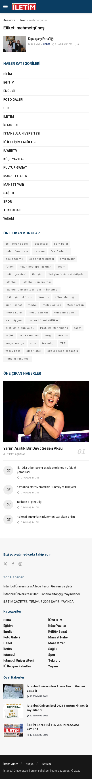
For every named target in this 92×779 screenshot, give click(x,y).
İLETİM (46, 44)
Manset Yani (13, 184)
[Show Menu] (5, 6)
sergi (48, 335)
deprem (39, 251)
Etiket (22, 20)
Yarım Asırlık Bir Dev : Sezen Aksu (33, 448)
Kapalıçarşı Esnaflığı (41, 39)
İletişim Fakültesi (17, 358)
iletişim (37, 274)
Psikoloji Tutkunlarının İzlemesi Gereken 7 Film (46, 517)
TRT (63, 343)
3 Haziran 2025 (63, 44)
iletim (61, 266)
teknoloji (48, 343)
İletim (8, 116)
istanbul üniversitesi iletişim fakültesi (32, 289)
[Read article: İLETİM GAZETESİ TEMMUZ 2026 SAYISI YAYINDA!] (13, 730)
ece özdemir (14, 259)
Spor (7, 201)
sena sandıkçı (29, 335)
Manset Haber (15, 176)
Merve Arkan (75, 305)
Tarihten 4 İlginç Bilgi (29, 502)
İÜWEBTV (10, 150)
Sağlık (8, 193)
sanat (77, 328)
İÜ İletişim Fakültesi (20, 142)
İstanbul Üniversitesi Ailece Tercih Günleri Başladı (37, 586)
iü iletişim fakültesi (19, 297)
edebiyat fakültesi (41, 259)
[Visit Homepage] (24, 6)
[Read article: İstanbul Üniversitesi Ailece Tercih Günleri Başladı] (13, 691)
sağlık (10, 335)
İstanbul (11, 125)
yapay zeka (13, 351)
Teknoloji (12, 210)
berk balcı (61, 243)
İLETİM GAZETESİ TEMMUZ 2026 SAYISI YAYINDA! (38, 601)
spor (33, 343)
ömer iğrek (34, 351)
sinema (63, 335)
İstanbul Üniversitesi (21, 133)
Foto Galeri (13, 99)
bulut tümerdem (17, 251)
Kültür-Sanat (15, 167)
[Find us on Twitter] (5, 564)
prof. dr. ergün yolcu (20, 328)
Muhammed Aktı (65, 312)
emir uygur (67, 259)
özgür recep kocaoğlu (62, 351)
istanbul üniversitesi (37, 282)
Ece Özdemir (60, 251)
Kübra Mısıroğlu (66, 297)
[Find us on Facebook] (13, 564)
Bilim (7, 74)
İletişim (46, 764)
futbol (10, 266)
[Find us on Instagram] (20, 564)
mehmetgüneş (38, 20)
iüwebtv (43, 297)
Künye (29, 764)
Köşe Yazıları (14, 159)
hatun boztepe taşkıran (36, 266)
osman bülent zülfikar (43, 320)
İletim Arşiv (10, 764)
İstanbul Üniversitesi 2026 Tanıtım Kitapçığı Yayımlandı (41, 594)
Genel (8, 108)
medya (32, 305)
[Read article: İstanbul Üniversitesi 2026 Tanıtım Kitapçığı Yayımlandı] (13, 710)
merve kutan (14, 312)
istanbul (11, 282)
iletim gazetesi (16, 274)
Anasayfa (9, 20)
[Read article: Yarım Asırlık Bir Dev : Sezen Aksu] (46, 411)
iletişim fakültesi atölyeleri (67, 274)
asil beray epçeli (17, 243)
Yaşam (8, 218)
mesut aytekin (38, 312)
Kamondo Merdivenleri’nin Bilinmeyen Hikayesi (46, 487)
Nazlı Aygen (14, 320)
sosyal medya (15, 343)
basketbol (41, 243)
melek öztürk (52, 305)
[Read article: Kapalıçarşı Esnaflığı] (14, 44)
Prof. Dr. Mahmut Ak (54, 328)
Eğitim (8, 82)
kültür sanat (14, 305)
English (10, 91)
